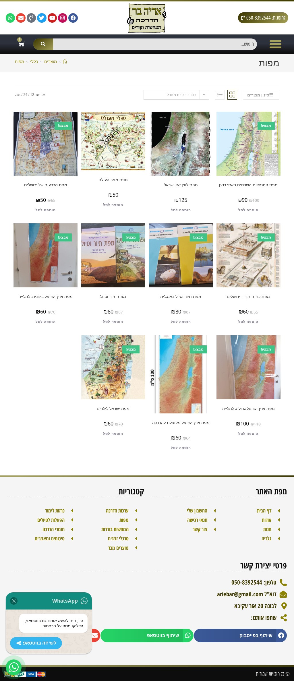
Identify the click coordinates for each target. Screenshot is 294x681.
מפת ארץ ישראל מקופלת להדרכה (181, 422)
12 (32, 94)
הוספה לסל (248, 210)
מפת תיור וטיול (113, 296)
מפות (19, 61)
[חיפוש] (43, 44)
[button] (275, 44)
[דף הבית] (65, 61)
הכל (17, 94)
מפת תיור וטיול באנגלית (180, 296)
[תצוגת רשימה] (220, 95)
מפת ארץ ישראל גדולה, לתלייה (248, 408)
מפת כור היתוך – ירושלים (248, 296)
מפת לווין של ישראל (181, 184)
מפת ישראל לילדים (113, 408)
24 (25, 94)
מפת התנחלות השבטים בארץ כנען (248, 184)
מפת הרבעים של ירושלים (45, 184)
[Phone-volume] (31, 17)
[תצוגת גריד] (232, 95)
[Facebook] (73, 17)
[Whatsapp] (10, 17)
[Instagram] (62, 17)
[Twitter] (41, 17)
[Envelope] (20, 17)
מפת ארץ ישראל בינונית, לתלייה (45, 296)
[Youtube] (52, 17)
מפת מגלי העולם (113, 179)
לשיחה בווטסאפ (39, 643)
